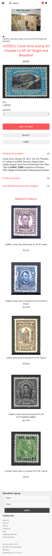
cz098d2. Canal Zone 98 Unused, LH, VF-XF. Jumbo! (26, 244)
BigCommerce (17, 553)
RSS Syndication (8, 537)
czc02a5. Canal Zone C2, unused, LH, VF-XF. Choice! (26, 471)
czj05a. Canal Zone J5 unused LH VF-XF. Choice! (26, 357)
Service (5, 526)
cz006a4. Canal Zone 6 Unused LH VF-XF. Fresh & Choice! (26, 302)
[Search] (10, 2)
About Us (6, 520)
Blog (4, 531)
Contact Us (7, 529)
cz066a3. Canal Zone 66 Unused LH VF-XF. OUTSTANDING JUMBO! (26, 415)
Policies (5, 523)
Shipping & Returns (10, 534)
